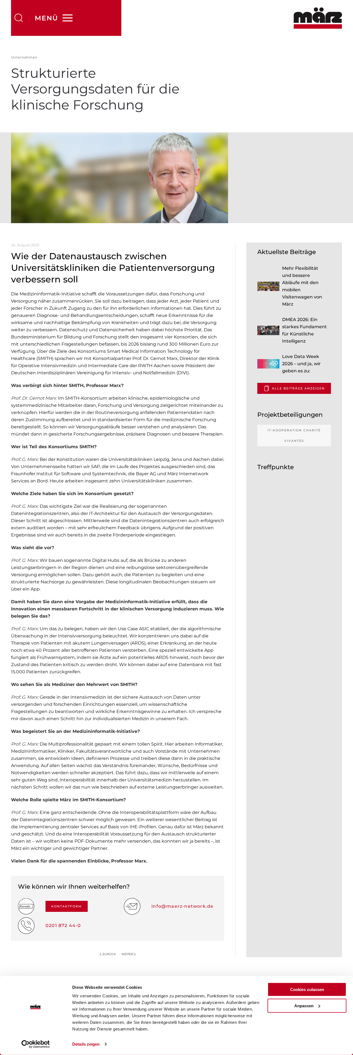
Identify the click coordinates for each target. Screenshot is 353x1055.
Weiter (127, 954)
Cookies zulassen (307, 989)
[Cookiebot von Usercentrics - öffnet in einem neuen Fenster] (36, 1044)
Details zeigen (86, 1044)
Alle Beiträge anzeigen (298, 388)
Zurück (109, 954)
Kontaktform (66, 906)
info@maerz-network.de (182, 906)
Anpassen (304, 1005)
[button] (19, 18)
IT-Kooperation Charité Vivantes (294, 435)
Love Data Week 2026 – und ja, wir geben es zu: (301, 363)
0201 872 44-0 (63, 925)
